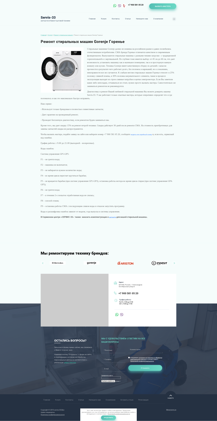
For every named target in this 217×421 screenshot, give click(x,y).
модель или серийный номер (141, 134)
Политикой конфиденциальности (142, 361)
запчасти (112, 217)
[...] (174, 19)
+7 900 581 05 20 (135, 5)
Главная (43, 35)
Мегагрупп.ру (171, 410)
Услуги (50, 35)
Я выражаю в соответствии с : (146, 359)
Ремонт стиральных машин (63, 35)
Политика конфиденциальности (53, 415)
